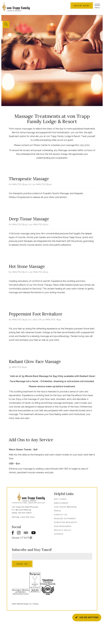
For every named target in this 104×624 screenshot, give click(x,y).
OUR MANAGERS (62, 526)
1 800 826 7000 (27, 517)
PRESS (57, 511)
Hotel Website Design (20, 604)
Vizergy (35, 604)
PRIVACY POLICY (63, 530)
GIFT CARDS (60, 499)
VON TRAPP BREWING (65, 507)
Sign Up (22, 564)
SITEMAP (58, 534)
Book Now (81, 5)
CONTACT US (60, 515)
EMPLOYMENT (61, 503)
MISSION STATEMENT (65, 519)
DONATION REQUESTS (65, 522)
